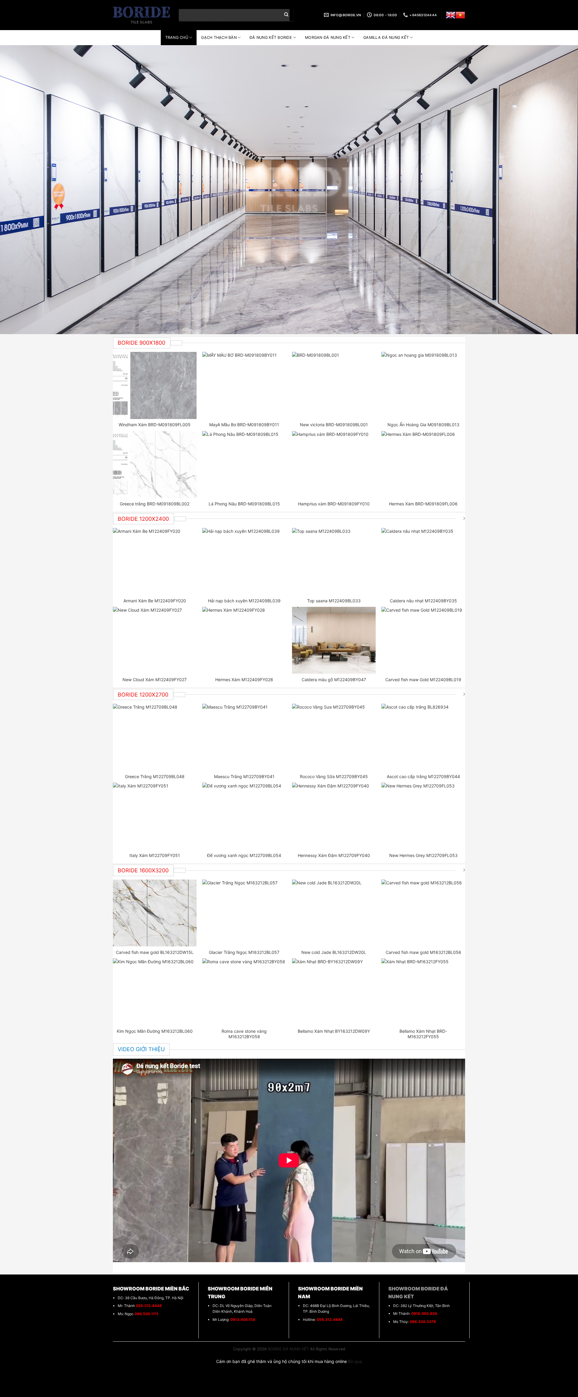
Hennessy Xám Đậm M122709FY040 (334, 855)
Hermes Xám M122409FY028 (244, 679)
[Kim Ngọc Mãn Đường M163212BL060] (155, 991)
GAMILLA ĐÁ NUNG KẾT (386, 37)
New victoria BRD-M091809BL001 (334, 424)
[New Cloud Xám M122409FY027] (155, 640)
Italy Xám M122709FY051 (154, 855)
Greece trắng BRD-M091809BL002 (154, 503)
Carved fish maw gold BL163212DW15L (155, 952)
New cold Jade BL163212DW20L (333, 952)
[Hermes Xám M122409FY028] (244, 640)
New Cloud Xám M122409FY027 (155, 679)
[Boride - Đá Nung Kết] (141, 15)
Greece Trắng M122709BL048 (155, 776)
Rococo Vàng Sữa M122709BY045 (334, 776)
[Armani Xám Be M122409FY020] (155, 561)
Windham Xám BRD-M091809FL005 (155, 424)
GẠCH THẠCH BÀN (219, 37)
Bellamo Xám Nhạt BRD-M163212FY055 (423, 1034)
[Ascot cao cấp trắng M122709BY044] (423, 737)
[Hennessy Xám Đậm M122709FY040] (334, 816)
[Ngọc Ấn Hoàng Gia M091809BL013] (423, 385)
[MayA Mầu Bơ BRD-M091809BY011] (244, 385)
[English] (450, 15)
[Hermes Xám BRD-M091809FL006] (423, 464)
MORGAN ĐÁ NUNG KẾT (327, 37)
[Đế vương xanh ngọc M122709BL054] (244, 816)
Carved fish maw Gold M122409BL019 (423, 679)
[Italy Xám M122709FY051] (155, 816)
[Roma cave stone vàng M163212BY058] (244, 991)
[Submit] (286, 15)
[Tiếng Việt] (460, 15)
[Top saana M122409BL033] (334, 561)
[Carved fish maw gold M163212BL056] (423, 913)
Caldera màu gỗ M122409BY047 (334, 679)
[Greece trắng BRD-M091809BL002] (155, 464)
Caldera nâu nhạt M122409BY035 (423, 600)
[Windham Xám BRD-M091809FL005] (155, 385)
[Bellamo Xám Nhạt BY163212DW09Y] (334, 991)
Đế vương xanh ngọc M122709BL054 (244, 855)
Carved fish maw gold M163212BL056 (423, 952)
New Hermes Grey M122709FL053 (423, 855)
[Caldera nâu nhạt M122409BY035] (423, 561)
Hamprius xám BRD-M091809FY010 (334, 503)
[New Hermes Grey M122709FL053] (423, 816)
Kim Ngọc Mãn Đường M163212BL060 (155, 1031)
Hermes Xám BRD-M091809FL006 (423, 503)
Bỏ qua (355, 1361)
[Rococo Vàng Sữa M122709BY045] (334, 737)
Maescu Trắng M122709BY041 (244, 776)
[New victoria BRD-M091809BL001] (334, 385)
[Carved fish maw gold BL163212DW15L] (155, 913)
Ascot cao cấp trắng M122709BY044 (423, 776)
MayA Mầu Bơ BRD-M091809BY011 (244, 424)
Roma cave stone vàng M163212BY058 (244, 1034)
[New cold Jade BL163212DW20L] (334, 913)
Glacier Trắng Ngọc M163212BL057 (244, 952)
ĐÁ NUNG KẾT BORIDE (271, 37)
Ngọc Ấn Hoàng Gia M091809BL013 (423, 424)
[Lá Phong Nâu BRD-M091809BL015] (244, 464)
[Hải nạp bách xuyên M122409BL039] (244, 561)
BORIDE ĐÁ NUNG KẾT (288, 1349)
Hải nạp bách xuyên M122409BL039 (244, 600)
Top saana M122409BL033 (334, 600)
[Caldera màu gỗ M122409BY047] (334, 640)
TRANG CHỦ (176, 37)
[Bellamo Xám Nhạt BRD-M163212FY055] (423, 991)
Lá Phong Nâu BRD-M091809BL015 (244, 503)
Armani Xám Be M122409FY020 (154, 600)
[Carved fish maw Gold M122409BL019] (423, 640)
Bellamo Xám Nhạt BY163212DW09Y (334, 1031)
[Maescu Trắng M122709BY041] (244, 737)
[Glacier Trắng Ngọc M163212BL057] (244, 913)
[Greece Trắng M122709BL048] (155, 737)
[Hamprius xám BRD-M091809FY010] (334, 464)
